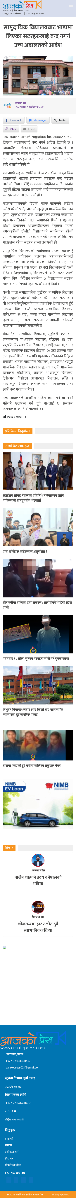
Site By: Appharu (60, 1194)
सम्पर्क (8, 1145)
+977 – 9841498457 (18, 1061)
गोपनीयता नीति (13, 1165)
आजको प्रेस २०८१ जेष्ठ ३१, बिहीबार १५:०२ (29, 105)
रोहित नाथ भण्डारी (14, 1119)
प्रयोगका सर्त (11, 1152)
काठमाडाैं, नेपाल (14, 1054)
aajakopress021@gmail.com (22, 1067)
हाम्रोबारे (9, 1138)
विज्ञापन (9, 1158)
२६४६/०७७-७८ (13, 1087)
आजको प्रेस (38, 870)
